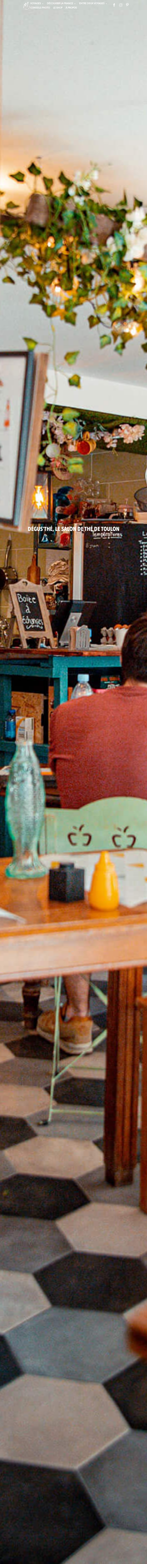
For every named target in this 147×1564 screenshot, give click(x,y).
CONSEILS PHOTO (40, 8)
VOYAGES (35, 4)
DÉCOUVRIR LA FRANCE (60, 4)
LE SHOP (57, 8)
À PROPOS (71, 8)
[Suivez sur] (114, 5)
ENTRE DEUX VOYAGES (92, 4)
